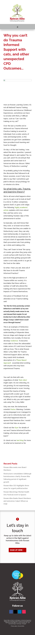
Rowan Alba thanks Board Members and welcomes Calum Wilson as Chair (17, 501)
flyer (16, 428)
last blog (20, 440)
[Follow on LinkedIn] (19, 612)
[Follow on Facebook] (11, 612)
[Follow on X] (15, 612)
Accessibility (21, 626)
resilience (14, 341)
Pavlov (13, 409)
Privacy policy (14, 626)
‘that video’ (23, 380)
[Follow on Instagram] (24, 612)
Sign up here (16, 550)
